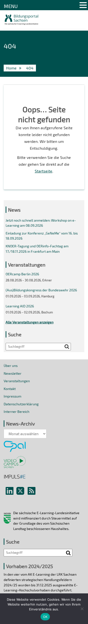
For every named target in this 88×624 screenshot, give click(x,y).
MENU (11, 6)
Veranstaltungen (17, 381)
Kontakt (10, 389)
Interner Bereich (16, 411)
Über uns (11, 366)
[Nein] (81, 608)
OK (45, 617)
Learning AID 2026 (20, 306)
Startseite (43, 171)
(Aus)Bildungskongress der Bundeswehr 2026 (41, 290)
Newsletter (13, 373)
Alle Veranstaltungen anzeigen (30, 322)
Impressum (12, 396)
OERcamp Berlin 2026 (22, 274)
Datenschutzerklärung (21, 404)
